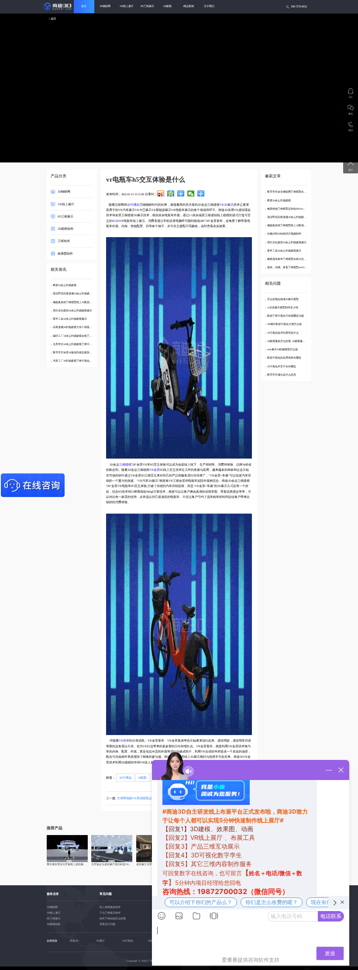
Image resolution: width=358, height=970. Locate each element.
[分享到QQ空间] (171, 193)
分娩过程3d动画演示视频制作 (284, 233)
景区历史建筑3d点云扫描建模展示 (72, 310)
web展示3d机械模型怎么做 (282, 349)
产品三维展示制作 (110, 912)
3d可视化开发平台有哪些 (281, 366)
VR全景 (154, 469)
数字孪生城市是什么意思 (281, 374)
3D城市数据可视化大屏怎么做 (284, 324)
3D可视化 (133, 204)
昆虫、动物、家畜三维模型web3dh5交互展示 (293, 267)
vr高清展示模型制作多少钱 (282, 307)
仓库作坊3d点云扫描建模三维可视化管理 (76, 344)
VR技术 (124, 740)
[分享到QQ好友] (181, 193)
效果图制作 (65, 253)
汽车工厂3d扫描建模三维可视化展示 (74, 360)
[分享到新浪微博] (161, 193)
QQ (350, 97)
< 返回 (52, 19)
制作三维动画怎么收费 (113, 918)
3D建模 (167, 6)
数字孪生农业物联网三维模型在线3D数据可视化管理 (297, 191)
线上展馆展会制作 (110, 907)
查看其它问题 (107, 924)
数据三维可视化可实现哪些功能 (285, 315)
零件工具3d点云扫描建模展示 (70, 319)
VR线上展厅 (127, 6)
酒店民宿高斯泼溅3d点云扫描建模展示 (75, 293)
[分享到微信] (191, 193)
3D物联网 (105, 6)
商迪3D (74, 940)
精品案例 (188, 6)
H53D (115, 220)
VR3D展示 (227, 204)
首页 (83, 6)
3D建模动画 (65, 228)
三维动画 (64, 240)
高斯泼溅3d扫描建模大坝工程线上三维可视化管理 (81, 327)
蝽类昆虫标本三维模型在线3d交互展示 (289, 259)
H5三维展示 (147, 6)
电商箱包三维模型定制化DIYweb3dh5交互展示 (293, 208)
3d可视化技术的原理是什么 (283, 332)
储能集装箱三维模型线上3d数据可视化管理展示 (80, 302)
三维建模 (125, 464)
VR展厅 (100, 940)
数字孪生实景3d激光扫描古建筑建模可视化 (78, 352)
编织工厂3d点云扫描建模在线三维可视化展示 (79, 336)
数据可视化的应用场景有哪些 (284, 357)
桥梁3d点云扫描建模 (64, 285)
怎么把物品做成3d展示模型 (283, 299)
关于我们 (209, 6)
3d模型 (142, 777)
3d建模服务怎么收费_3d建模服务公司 (288, 341)
